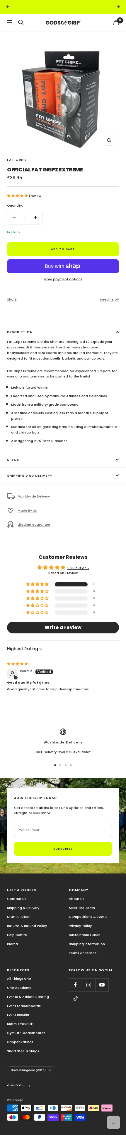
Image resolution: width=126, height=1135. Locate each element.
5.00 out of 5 (78, 568)
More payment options (63, 279)
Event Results (18, 1014)
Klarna (12, 944)
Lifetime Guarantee (34, 524)
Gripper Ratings (20, 1042)
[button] (18, 195)
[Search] (20, 22)
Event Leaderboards (24, 1006)
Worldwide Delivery (34, 496)
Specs (13, 459)
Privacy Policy (80, 925)
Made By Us (27, 510)
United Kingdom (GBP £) (28, 1070)
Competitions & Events (88, 916)
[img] (17, 664)
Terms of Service (83, 953)
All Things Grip (19, 978)
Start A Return (18, 916)
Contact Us (16, 898)
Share (12, 299)
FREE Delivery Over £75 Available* (63, 752)
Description (20, 332)
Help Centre (17, 934)
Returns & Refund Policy (27, 925)
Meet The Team (82, 907)
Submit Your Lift (20, 1023)
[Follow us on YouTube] (101, 984)
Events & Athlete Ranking (28, 996)
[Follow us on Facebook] (75, 984)
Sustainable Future (85, 934)
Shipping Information (87, 944)
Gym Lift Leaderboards (26, 1033)
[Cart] (116, 22)
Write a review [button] (63, 627)
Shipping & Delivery (23, 907)
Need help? (109, 299)
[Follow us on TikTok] (75, 998)
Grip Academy (19, 987)
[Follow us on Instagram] (88, 984)
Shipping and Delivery (29, 475)
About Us (76, 898)
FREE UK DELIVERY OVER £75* (63, 6)
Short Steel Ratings (23, 1051)
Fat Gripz (17, 159)
